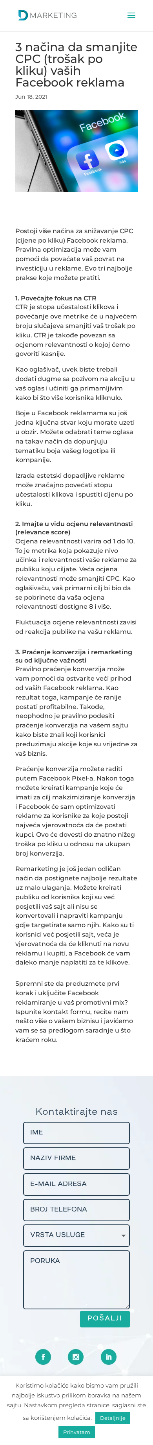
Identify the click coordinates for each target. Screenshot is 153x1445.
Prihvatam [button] (76, 1432)
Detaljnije (113, 1418)
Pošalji (104, 1319)
